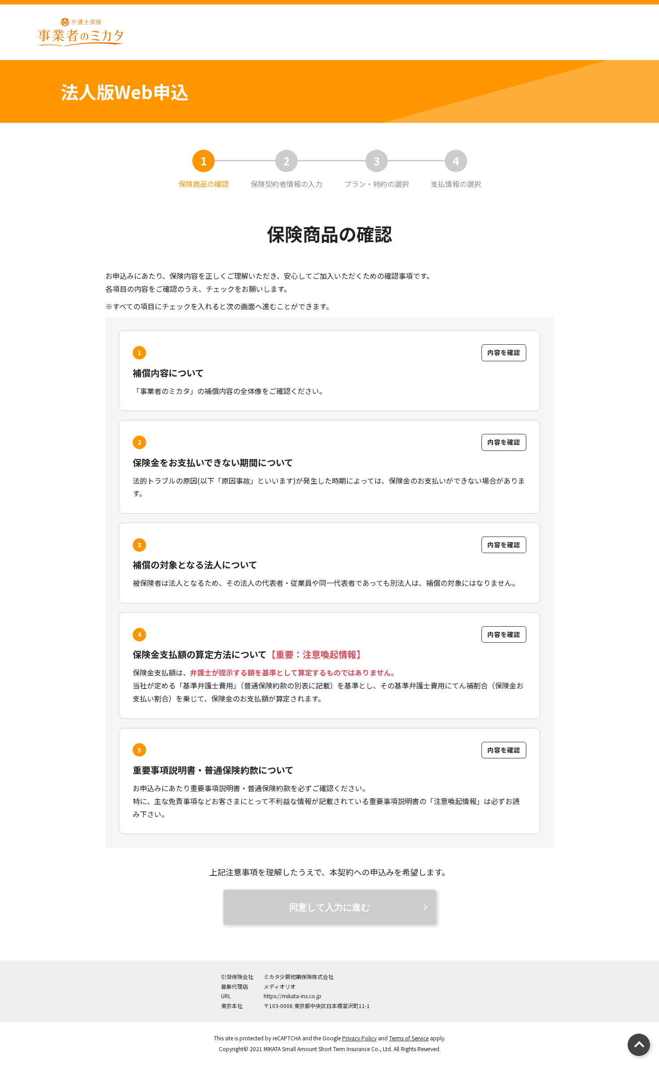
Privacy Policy (359, 1038)
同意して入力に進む (329, 907)
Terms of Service (409, 1038)
